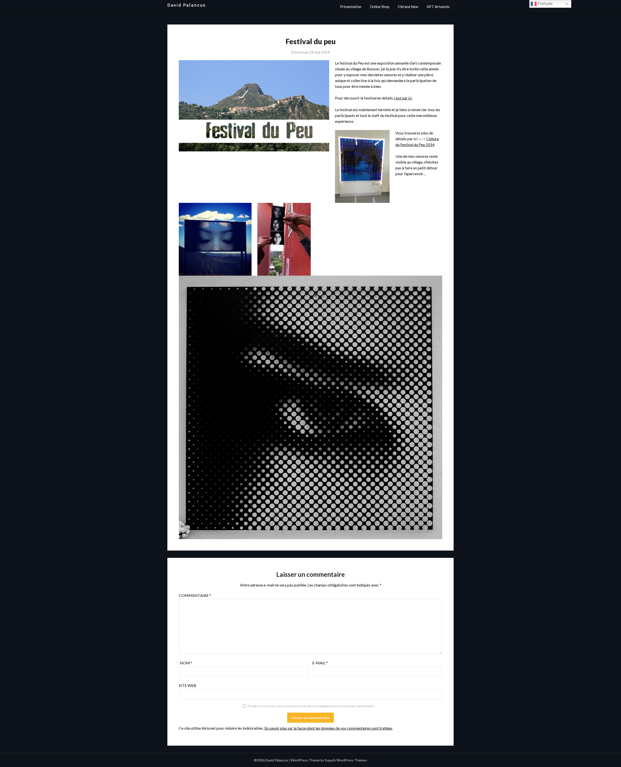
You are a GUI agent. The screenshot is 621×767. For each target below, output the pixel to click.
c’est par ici (403, 98)
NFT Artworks (438, 6)
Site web (187, 685)
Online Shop (379, 6)
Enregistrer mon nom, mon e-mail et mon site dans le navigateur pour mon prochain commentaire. (311, 706)
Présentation (350, 6)
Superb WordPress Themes (346, 760)
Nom (186, 662)
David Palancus (186, 5)
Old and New (408, 6)
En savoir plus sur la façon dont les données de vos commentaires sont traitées (328, 728)
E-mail (320, 662)
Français (545, 3)
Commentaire (195, 595)
